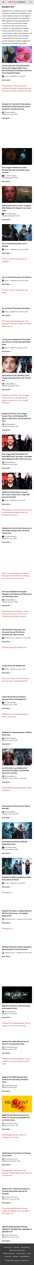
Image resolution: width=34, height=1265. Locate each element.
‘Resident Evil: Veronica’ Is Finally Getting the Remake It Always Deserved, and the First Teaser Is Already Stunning (16, 106)
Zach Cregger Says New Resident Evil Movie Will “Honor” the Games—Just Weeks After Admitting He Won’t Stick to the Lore (17, 456)
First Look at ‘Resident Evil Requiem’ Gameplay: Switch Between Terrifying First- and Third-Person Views (17, 594)
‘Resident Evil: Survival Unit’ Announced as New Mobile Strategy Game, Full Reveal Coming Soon (17, 530)
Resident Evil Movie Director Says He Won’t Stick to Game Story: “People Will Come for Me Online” (16, 494)
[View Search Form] (30, 2)
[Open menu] (3, 2)
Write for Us (8, 1247)
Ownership (7, 1256)
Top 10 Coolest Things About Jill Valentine (16, 277)
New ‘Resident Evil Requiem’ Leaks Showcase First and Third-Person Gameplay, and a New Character (14, 632)
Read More (6, 80)
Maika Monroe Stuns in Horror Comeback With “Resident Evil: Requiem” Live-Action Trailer (16, 208)
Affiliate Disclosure (9, 1253)
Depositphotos (25, 1256)
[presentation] (17, 54)
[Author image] (3, 76)
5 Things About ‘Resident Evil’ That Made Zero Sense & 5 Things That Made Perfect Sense (16, 341)
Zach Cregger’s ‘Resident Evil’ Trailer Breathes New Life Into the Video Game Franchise (15, 169)
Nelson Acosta (10, 919)
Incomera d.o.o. (17, 1263)
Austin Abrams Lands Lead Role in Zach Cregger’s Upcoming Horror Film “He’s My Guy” (16, 377)
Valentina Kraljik (11, 176)
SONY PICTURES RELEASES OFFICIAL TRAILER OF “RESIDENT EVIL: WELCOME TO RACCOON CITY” (17, 1229)
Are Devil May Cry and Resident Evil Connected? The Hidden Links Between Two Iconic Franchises (15, 770)
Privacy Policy (20, 1253)
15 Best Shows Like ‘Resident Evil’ (13, 666)
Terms (29, 1253)
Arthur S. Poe (10, 638)
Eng (7, 76)
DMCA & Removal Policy (17, 1250)
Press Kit (16, 1247)
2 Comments (22, 778)
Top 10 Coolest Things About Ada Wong (15, 308)
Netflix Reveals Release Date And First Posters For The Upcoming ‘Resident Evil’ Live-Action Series (16, 1117)
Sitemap (15, 1256)
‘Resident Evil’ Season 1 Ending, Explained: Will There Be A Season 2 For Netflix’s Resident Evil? (17, 913)
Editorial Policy (25, 1247)
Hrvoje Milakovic (11, 384)
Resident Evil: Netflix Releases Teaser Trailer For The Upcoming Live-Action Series (15, 1079)
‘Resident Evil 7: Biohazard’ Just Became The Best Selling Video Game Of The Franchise (16, 1191)
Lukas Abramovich (11, 1047)
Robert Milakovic (11, 112)
